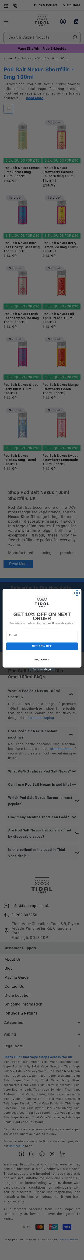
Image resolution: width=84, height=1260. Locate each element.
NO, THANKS (42, 660)
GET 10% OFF (42, 646)
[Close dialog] (77, 592)
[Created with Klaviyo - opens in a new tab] (42, 669)
